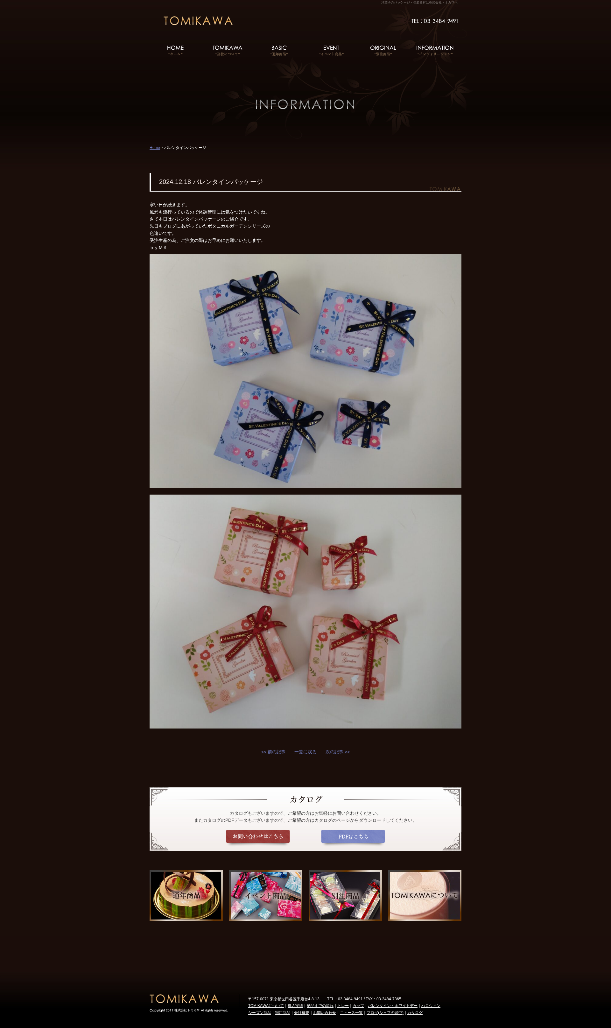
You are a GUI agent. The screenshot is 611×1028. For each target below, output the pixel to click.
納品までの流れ (320, 1005)
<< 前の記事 (273, 751)
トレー (343, 1005)
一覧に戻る (305, 751)
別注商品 (282, 1012)
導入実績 (295, 1005)
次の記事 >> (338, 751)
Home (155, 147)
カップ (358, 1005)
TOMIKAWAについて (266, 1005)
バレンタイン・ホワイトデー (393, 1005)
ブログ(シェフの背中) (385, 1012)
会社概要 (301, 1012)
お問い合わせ (324, 1012)
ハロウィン (430, 1005)
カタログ (415, 1012)
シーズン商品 (259, 1012)
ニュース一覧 (351, 1012)
